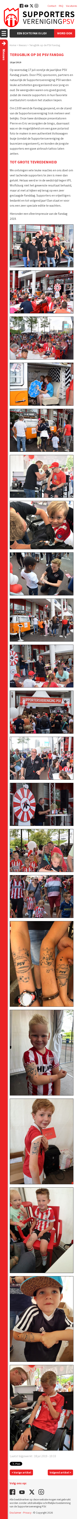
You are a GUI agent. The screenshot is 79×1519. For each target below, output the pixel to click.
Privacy (27, 1512)
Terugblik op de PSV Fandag (44, 45)
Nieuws (23, 45)
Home (13, 45)
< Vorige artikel (21, 1472)
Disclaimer (15, 1512)
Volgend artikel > (60, 1472)
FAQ (61, 6)
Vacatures (71, 6)
